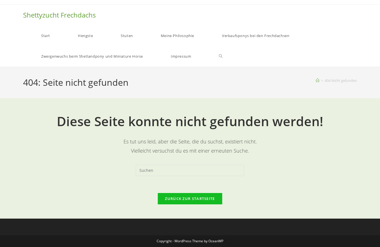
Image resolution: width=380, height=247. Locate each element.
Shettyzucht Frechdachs (59, 14)
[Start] (317, 80)
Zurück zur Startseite (190, 198)
